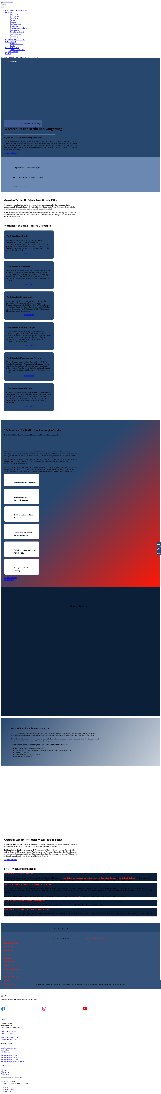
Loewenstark (13, 57)
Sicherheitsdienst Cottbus (9, 1059)
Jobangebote (5, 1072)
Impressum (9, 1091)
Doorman (7, 958)
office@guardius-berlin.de (10, 1037)
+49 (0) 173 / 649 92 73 (9, 1033)
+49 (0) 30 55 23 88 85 (9, 1031)
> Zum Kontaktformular (9, 1039)
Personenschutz (77, 878)
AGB (7, 1087)
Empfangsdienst (9, 962)
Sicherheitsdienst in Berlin (95, 939)
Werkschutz (66, 878)
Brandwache (8, 947)
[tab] (20, 873)
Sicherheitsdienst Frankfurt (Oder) (12, 1061)
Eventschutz (8, 965)
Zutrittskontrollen (10, 984)
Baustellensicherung (108, 878)
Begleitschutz (8, 950)
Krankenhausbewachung (12, 969)
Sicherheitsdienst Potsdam (10, 1058)
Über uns (4, 1070)
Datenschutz (9, 1089)
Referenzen (79, 896)
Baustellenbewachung (11, 943)
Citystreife (7, 954)
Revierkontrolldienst (127, 878)
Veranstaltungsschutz (92, 878)
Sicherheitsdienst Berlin (9, 1056)
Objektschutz (8, 973)
